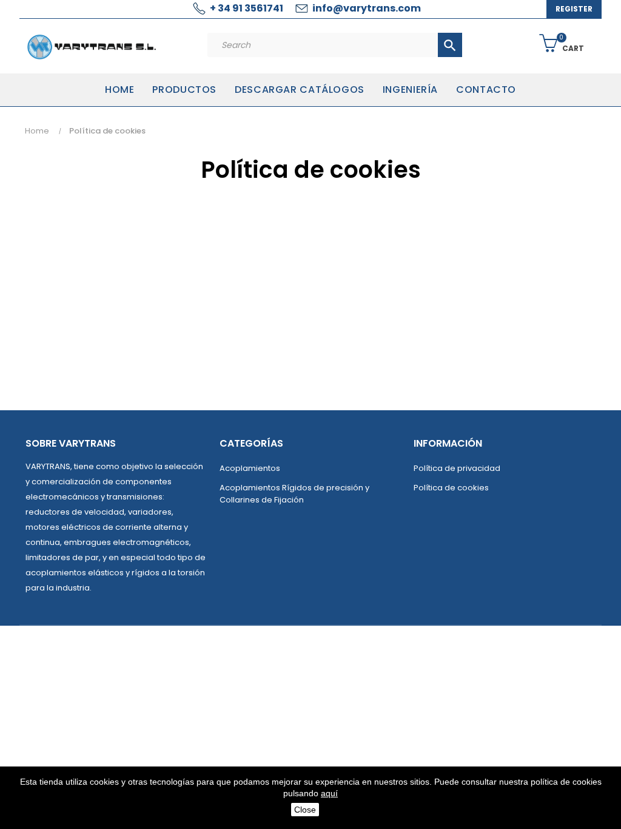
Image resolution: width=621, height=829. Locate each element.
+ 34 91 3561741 (246, 8)
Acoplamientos (250, 468)
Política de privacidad (457, 468)
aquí (329, 793)
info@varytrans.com (366, 8)
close (305, 809)
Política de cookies (451, 487)
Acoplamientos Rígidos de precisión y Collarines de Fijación (294, 494)
